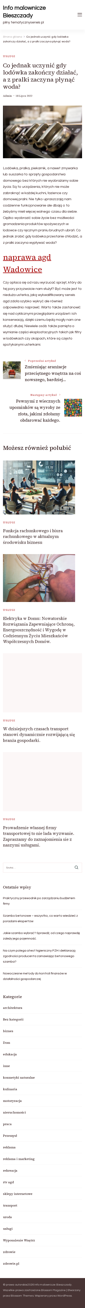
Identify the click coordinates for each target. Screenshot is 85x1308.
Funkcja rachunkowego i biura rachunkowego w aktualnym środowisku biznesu (33, 536)
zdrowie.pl (11, 1263)
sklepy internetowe (17, 1194)
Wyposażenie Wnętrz (19, 1240)
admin (7, 96)
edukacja (10, 1054)
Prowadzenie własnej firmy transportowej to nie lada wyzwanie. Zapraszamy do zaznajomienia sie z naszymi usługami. (38, 836)
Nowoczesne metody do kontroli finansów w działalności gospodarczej (35, 976)
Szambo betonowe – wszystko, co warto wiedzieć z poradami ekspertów (40, 918)
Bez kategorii (13, 1019)
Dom (6, 1042)
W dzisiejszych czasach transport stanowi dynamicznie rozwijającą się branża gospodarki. (39, 734)
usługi (9, 56)
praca (7, 1124)
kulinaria (10, 1089)
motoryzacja (12, 1101)
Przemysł (10, 1135)
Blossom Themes (22, 1295)
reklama (9, 1147)
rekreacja (10, 1170)
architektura (12, 1008)
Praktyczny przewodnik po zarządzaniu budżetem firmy (39, 901)
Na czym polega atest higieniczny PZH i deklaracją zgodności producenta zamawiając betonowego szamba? (39, 956)
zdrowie (9, 1252)
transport (10, 1205)
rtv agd (8, 1182)
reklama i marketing (19, 1159)
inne (6, 1066)
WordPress (64, 1295)
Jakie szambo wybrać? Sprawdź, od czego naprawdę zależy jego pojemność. (41, 935)
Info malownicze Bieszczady (24, 12)
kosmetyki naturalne (19, 1077)
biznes (8, 1031)
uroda (7, 1217)
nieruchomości (14, 1112)
